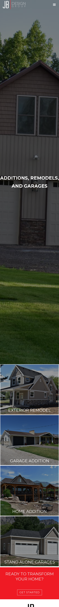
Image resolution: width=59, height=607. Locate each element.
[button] (54, 4)
